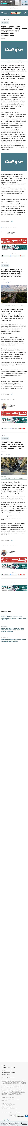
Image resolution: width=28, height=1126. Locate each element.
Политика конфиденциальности (8, 1097)
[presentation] (0, 8)
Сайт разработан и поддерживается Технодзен (11, 1112)
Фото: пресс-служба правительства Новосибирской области (13, 60)
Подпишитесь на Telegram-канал (14, 62)
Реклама (4, 1065)
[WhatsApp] (6, 282)
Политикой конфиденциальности (11, 1124)
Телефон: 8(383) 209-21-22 (8, 1067)
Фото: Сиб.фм (3, 303)
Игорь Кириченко (11, 406)
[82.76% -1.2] (14, 13)
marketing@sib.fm (6, 1074)
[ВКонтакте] (2, 282)
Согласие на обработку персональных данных (11, 1098)
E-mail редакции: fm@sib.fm (7, 1107)
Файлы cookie (4, 1100)
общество (5, 22)
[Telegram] (10, 282)
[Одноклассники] (4, 282)
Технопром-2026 (14, 7)
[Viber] (8, 282)
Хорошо (24, 1123)
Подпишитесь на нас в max (9, 227)
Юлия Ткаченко (11, 233)
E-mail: (7, 1070)
